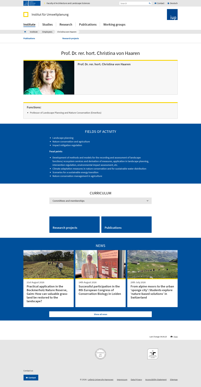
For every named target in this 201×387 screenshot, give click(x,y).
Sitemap (174, 379)
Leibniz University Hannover (100, 379)
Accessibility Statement (156, 379)
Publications (29, 38)
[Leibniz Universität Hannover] (31, 3)
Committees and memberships (69, 200)
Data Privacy (136, 379)
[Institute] (24, 32)
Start (149, 3)
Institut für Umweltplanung (50, 14)
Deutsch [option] (174, 3)
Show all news (100, 314)
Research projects (70, 38)
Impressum (122, 379)
